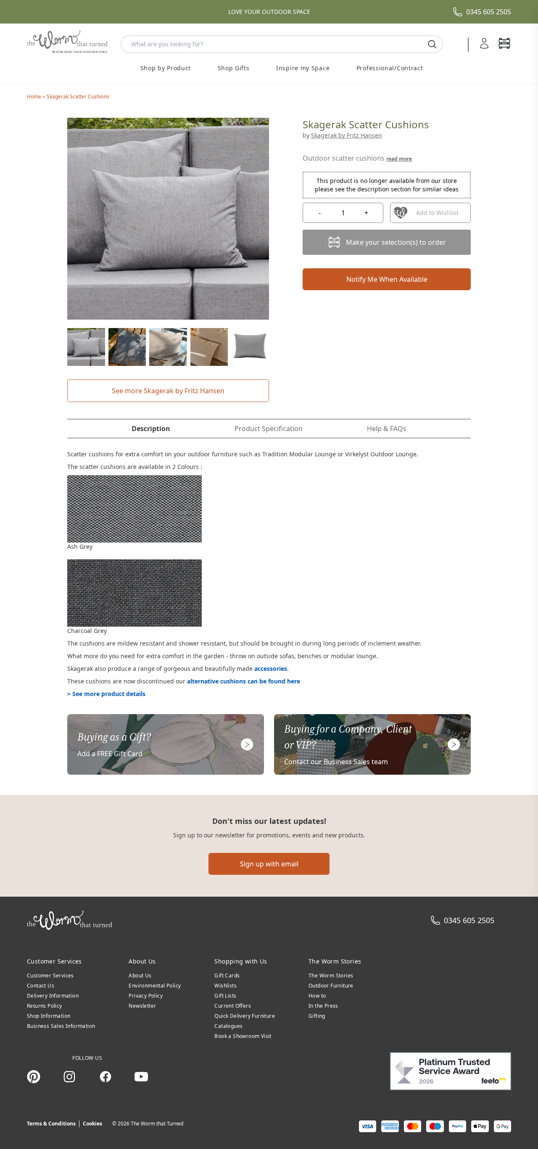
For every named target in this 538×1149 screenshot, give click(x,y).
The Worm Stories (331, 975)
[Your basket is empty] (504, 44)
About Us (140, 975)
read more (399, 158)
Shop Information (48, 1015)
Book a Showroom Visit (242, 1036)
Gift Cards (227, 975)
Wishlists (225, 985)
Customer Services (50, 975)
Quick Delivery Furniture (244, 1015)
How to (317, 995)
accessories (270, 668)
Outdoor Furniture (331, 985)
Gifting (317, 1015)
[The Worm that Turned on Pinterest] (33, 1076)
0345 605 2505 (488, 11)
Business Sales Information (61, 1026)
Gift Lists (225, 995)
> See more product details (106, 694)
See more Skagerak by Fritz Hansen (168, 390)
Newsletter (142, 1005)
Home (34, 96)
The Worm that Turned (157, 1123)
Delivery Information (53, 995)
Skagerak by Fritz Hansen (346, 135)
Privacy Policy (146, 995)
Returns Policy (44, 1005)
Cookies (92, 1123)
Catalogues (228, 1026)
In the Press (323, 1005)
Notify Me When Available (386, 279)
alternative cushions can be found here (243, 681)
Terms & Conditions (51, 1123)
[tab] (151, 428)
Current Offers (232, 1005)
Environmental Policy (155, 985)
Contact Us (40, 985)
